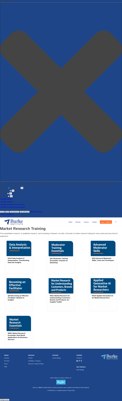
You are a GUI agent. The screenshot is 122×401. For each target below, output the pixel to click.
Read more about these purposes (13, 207)
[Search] (116, 222)
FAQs (5, 366)
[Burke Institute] (13, 222)
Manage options (6, 199)
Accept (2, 211)
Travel (5, 363)
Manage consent (5, 399)
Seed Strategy (80, 369)
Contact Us (79, 358)
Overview (6, 358)
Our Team (6, 361)
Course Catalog (56, 358)
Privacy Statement (7, 214)
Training (30, 358)
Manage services (7, 202)
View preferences (14, 211)
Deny (7, 211)
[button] (61, 92)
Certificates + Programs (34, 361)
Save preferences (24, 211)
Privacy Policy (71, 390)
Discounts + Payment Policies (36, 363)
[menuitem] (70, 222)
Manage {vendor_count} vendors (13, 204)
